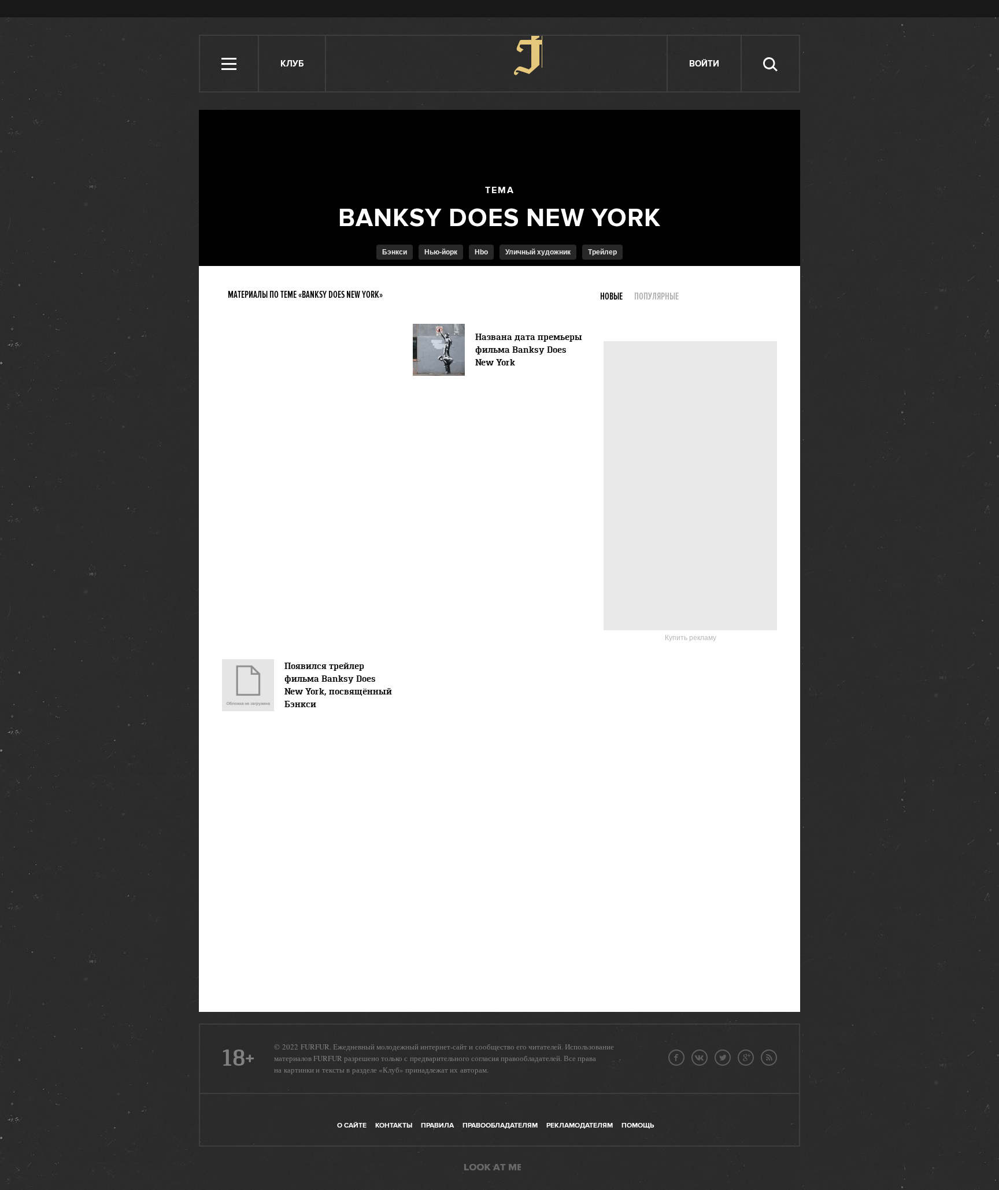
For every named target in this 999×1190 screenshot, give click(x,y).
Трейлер (602, 252)
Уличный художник (538, 252)
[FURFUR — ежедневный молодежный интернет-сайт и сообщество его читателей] (497, 63)
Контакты (393, 1125)
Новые (611, 296)
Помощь (637, 1125)
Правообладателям (500, 1125)
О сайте (352, 1125)
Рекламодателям (579, 1125)
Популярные (656, 296)
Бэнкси (394, 252)
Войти (704, 63)
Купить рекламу (690, 637)
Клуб (292, 63)
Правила (437, 1125)
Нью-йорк (440, 252)
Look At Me (492, 1168)
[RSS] (769, 1057)
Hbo (481, 252)
